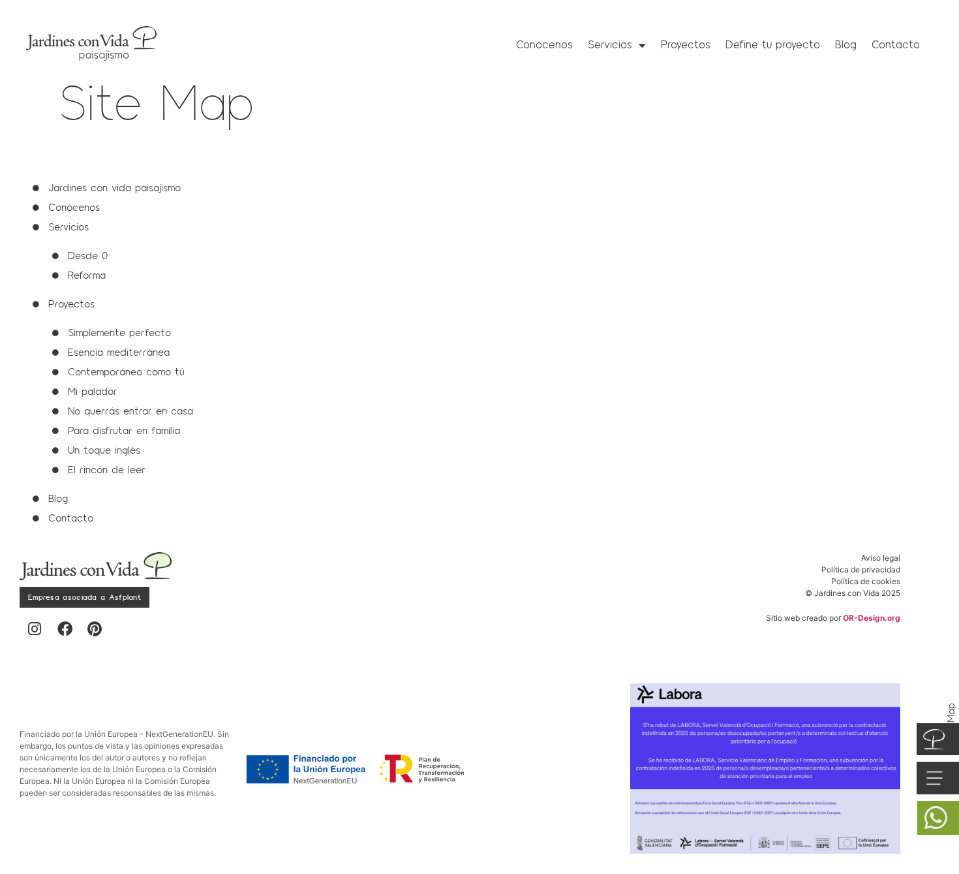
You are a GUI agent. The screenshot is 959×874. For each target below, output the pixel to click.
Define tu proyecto (772, 45)
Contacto (896, 45)
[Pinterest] (95, 629)
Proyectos (685, 45)
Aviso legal (880, 558)
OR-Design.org (871, 618)
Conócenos (544, 45)
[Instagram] (35, 629)
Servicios (610, 45)
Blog (846, 45)
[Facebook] (65, 629)
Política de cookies (865, 581)
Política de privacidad (860, 569)
